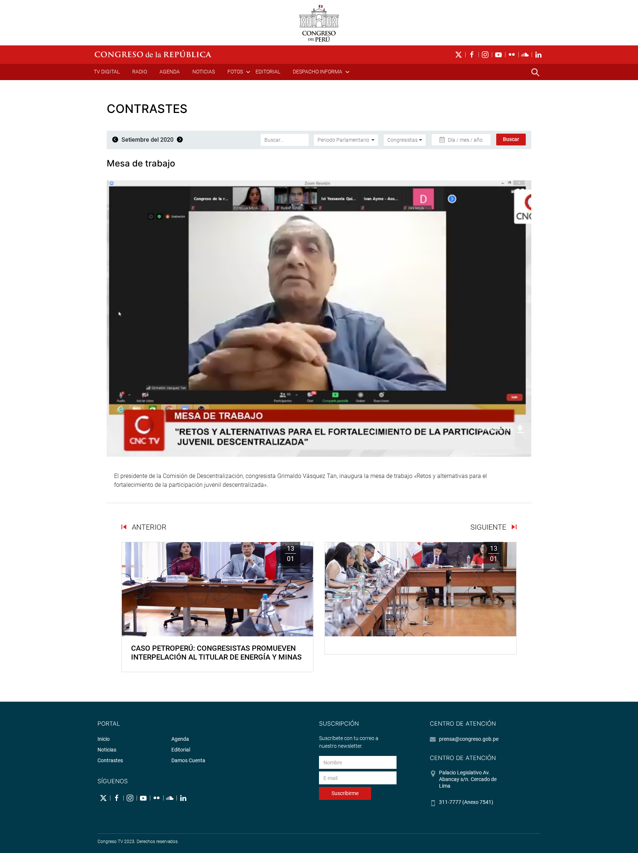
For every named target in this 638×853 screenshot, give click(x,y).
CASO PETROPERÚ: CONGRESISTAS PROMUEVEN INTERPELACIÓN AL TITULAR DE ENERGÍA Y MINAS (216, 652)
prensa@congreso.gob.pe (468, 739)
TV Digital (107, 72)
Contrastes (110, 760)
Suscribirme (345, 793)
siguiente (489, 527)
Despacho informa (317, 72)
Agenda (170, 72)
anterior (148, 527)
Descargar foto (495, 429)
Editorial (267, 72)
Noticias (203, 72)
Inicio (103, 739)
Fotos (235, 72)
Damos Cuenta (188, 760)
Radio (139, 72)
